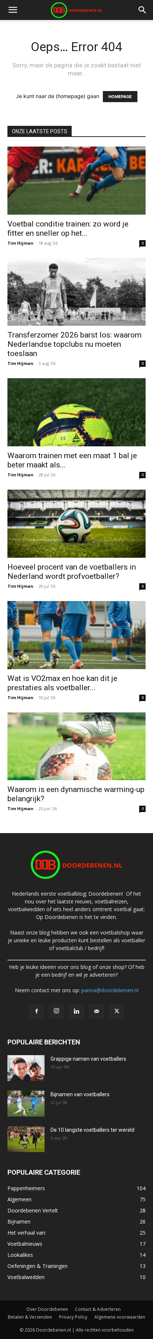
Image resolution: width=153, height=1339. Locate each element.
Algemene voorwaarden (119, 1317)
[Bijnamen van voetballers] (26, 1104)
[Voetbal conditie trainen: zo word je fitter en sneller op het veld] (76, 181)
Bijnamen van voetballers (80, 1094)
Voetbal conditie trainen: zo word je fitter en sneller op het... (67, 228)
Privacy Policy (73, 1317)
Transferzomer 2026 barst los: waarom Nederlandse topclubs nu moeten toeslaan (74, 344)
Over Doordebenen (47, 1309)
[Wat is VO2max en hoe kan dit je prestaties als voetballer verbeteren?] (76, 635)
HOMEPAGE (120, 96)
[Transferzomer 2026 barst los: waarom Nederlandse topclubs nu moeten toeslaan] (76, 292)
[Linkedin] (76, 1011)
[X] (116, 1011)
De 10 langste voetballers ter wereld (92, 1130)
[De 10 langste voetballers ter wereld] (26, 1139)
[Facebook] (36, 1011)
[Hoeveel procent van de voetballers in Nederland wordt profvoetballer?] (76, 524)
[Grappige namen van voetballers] (26, 1068)
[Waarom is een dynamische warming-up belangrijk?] (76, 746)
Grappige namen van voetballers (88, 1059)
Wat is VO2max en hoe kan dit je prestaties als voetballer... (62, 683)
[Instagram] (56, 1011)
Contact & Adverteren (98, 1309)
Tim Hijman (20, 243)
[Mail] (96, 1011)
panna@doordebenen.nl (110, 990)
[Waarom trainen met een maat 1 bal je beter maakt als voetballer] (76, 412)
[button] (13, 10)
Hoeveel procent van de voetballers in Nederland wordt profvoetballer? (71, 572)
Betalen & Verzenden (30, 1317)
